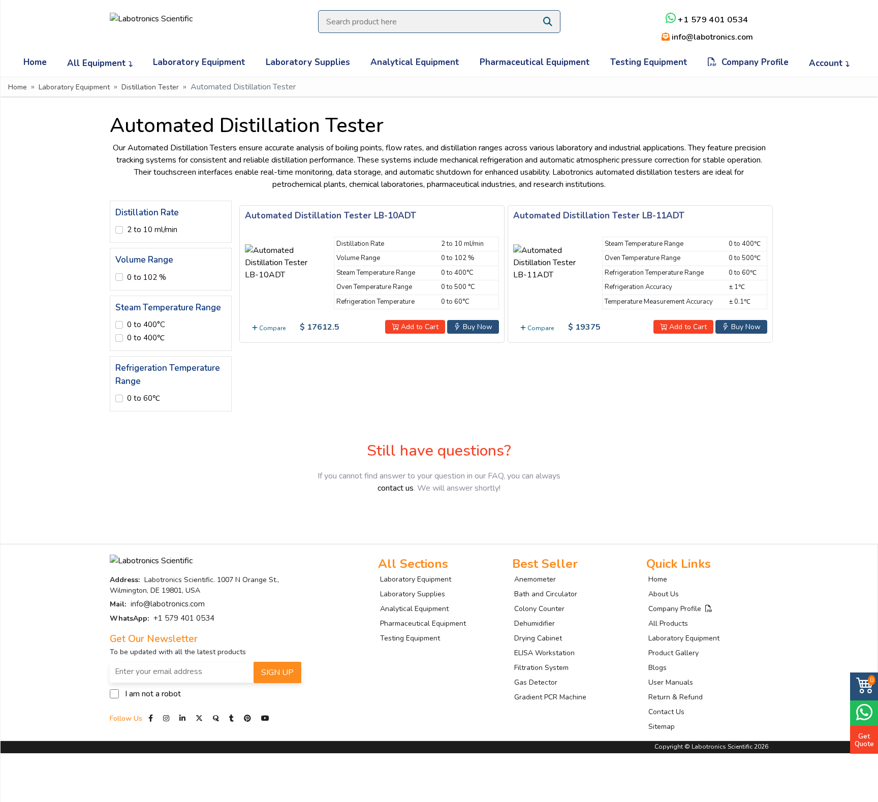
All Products (668, 623)
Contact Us (666, 712)
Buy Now (476, 327)
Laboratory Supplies (308, 62)
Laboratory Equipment (199, 62)
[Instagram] (166, 718)
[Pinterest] (248, 718)
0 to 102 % (146, 277)
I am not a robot (153, 693)
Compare (272, 328)
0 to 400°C (146, 324)
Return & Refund (675, 697)
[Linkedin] (182, 718)
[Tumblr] (232, 718)
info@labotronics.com (711, 37)
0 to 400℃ (146, 338)
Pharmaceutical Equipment (535, 62)
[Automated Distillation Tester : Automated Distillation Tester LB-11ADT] (551, 260)
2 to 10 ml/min (152, 229)
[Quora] (217, 718)
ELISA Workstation (544, 653)
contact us (396, 488)
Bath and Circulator (545, 594)
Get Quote (864, 740)
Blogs (657, 667)
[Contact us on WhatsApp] (864, 712)
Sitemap (661, 726)
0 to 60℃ (143, 398)
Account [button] (827, 63)
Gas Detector (535, 682)
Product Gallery (673, 653)
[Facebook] (151, 718)
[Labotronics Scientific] (151, 11)
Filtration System (541, 667)
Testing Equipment (648, 62)
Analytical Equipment (414, 62)
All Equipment (98, 63)
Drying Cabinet (538, 638)
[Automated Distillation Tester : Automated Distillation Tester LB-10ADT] (283, 260)
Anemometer (535, 579)
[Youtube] (265, 718)
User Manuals (670, 682)
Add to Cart (418, 327)
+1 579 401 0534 (712, 19)
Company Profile (752, 62)
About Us (663, 594)
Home (35, 62)
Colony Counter (539, 609)
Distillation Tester (150, 87)
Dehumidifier (534, 623)
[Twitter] (199, 718)
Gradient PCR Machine (550, 697)
